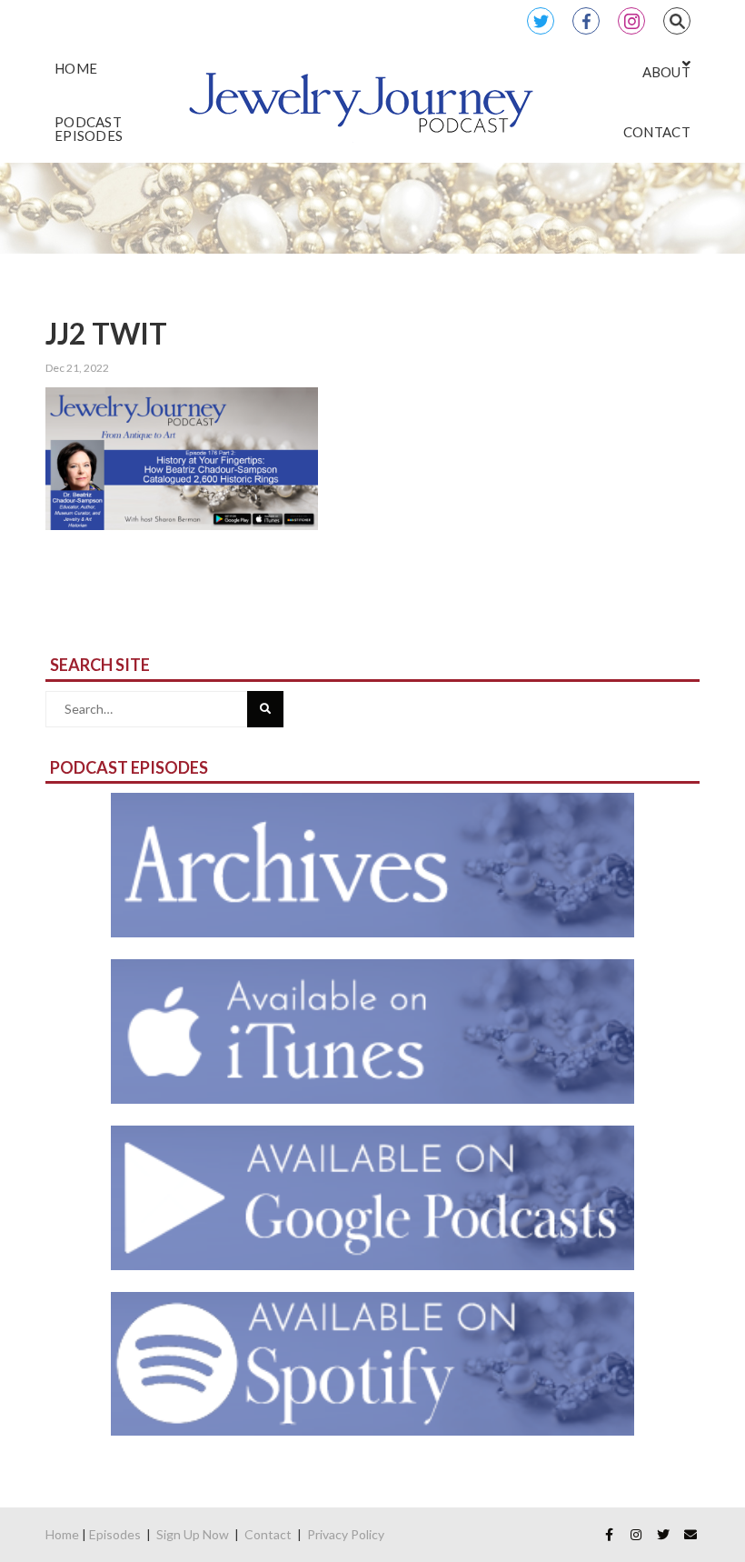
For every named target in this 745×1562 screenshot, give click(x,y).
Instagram (631, 21)
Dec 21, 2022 (77, 368)
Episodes (115, 1534)
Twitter (540, 21)
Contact (268, 1534)
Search (676, 21)
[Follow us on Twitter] (663, 1535)
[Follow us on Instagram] (636, 1535)
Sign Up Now (192, 1534)
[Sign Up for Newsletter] (690, 1535)
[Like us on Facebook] (609, 1535)
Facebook (586, 21)
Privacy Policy (345, 1534)
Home (62, 1534)
